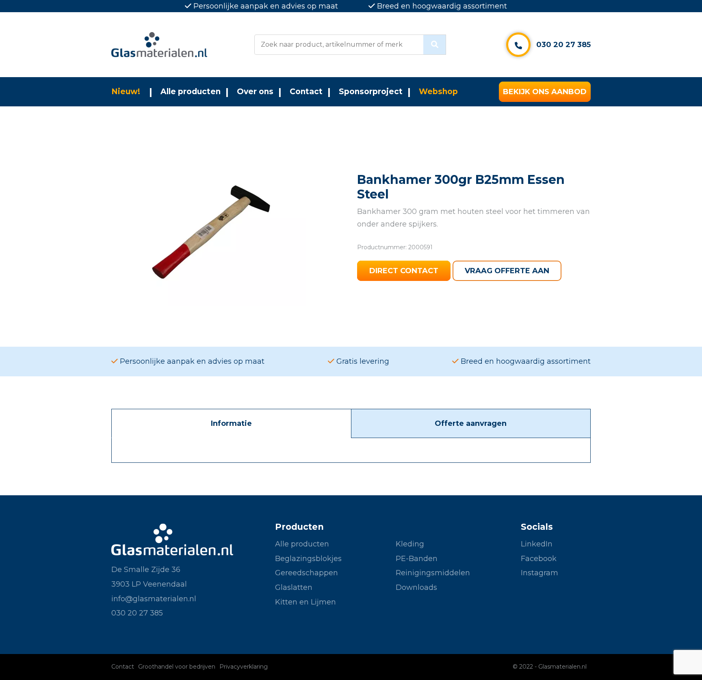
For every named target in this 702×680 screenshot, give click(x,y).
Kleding (410, 544)
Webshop (438, 91)
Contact (306, 91)
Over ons (255, 91)
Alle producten (190, 91)
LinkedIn (536, 544)
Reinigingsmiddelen (433, 572)
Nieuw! (125, 91)
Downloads (416, 587)
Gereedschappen (306, 572)
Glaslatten (293, 587)
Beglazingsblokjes (308, 558)
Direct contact (403, 270)
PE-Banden (417, 558)
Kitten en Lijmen (305, 602)
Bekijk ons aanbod (545, 91)
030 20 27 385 (563, 44)
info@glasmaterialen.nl (153, 598)
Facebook (539, 558)
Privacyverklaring (243, 666)
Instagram (539, 572)
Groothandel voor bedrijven (176, 666)
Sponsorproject (371, 91)
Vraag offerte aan (507, 270)
